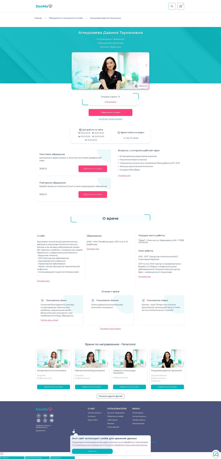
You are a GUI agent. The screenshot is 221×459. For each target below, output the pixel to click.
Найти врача (112, 420)
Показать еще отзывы (110, 329)
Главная (38, 18)
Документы (40, 431)
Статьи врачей (113, 427)
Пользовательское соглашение (87, 445)
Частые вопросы (94, 413)
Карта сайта (93, 420)
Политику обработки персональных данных (126, 445)
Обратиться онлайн (110, 112)
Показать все (124, 176)
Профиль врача (138, 420)
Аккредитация (138, 423)
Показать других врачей (110, 396)
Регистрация (137, 413)
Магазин (110, 423)
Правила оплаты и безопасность (43, 426)
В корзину (4, 458)
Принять (92, 451)
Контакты (92, 416)
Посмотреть (110, 102)
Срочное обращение (116, 413)
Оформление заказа (33, 458)
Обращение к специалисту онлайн (66, 18)
